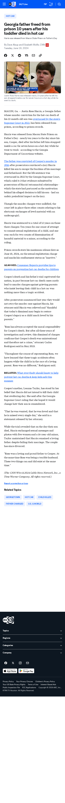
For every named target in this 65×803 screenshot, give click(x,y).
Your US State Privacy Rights (14, 684)
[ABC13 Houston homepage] (12, 4)
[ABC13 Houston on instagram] (20, 663)
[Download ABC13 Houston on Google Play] (26, 670)
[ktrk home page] (8, 620)
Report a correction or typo (16, 483)
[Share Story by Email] (33, 55)
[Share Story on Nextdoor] (26, 55)
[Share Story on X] (12, 55)
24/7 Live (23, 4)
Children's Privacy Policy (45, 681)
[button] (4, 4)
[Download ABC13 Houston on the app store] (10, 670)
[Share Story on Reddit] (19, 55)
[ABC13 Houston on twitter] (13, 663)
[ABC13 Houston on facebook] (6, 663)
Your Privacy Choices (24, 681)
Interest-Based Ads (48, 684)
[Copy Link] (40, 55)
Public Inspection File (11, 687)
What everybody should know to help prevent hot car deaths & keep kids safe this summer (31, 376)
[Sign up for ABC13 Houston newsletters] (27, 663)
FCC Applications (29, 687)
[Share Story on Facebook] (5, 55)
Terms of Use (33, 684)
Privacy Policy (8, 681)
